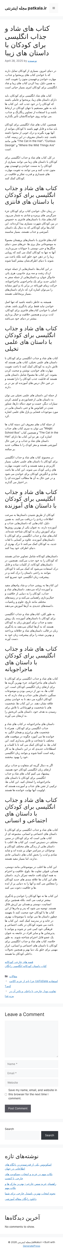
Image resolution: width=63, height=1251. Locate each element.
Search (9, 1129)
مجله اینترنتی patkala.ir (26, 8)
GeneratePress (31, 1245)
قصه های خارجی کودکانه (19, 962)
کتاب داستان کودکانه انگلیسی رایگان (26, 966)
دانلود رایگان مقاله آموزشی (21, 1199)
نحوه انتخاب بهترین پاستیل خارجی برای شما (30, 1193)
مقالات (13, 976)
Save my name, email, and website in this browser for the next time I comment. (32, 1094)
